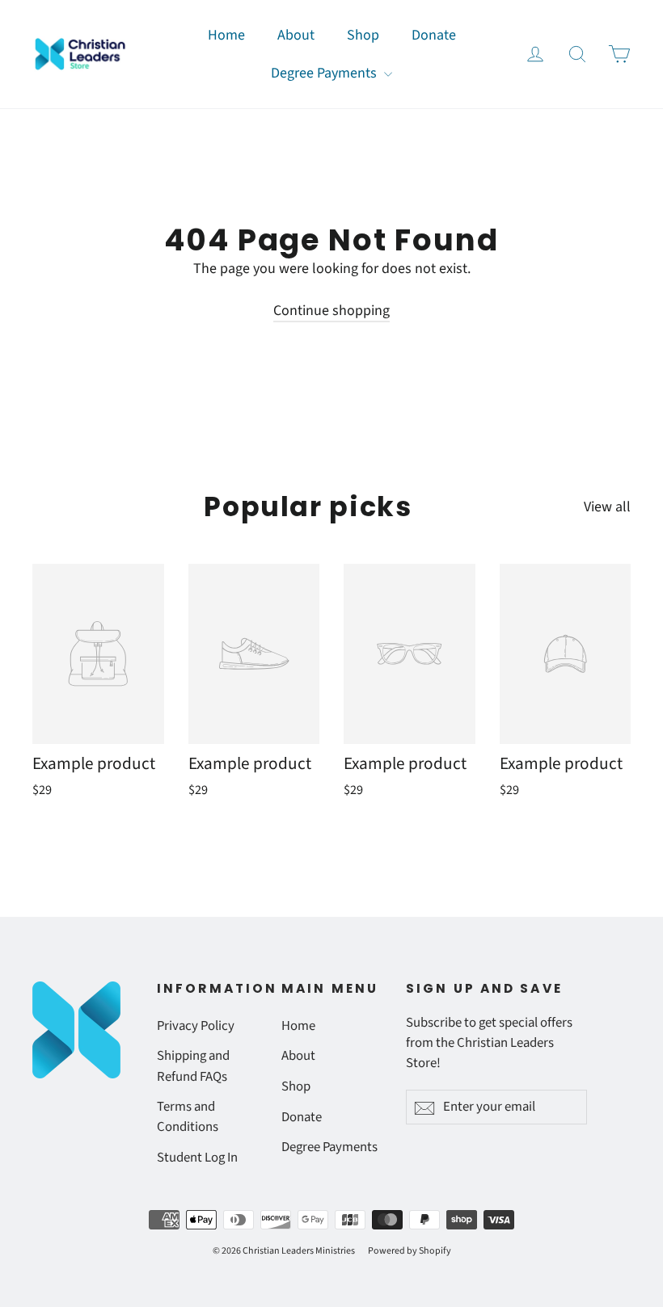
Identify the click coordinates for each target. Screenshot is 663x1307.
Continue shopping (331, 310)
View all (607, 507)
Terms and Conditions (187, 1117)
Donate (434, 35)
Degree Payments (325, 73)
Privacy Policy (195, 1026)
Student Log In (197, 1157)
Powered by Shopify (409, 1251)
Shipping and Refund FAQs (193, 1066)
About (296, 35)
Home (226, 35)
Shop (363, 35)
